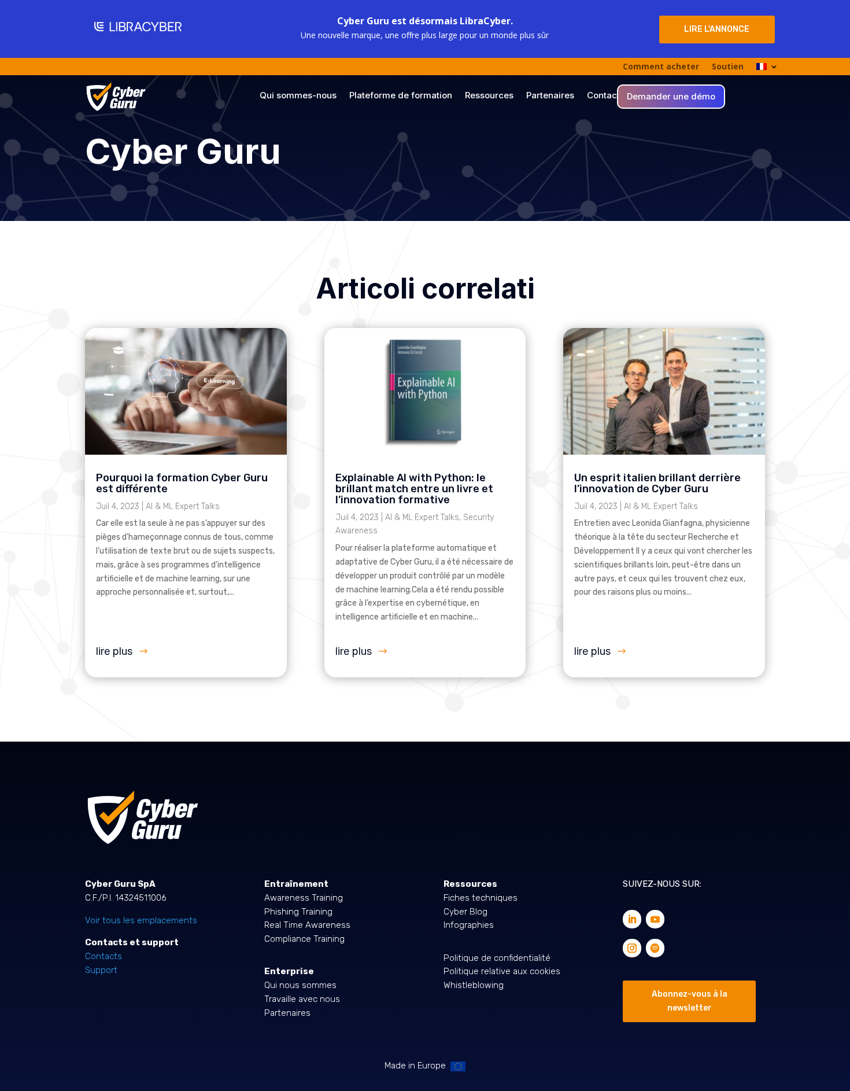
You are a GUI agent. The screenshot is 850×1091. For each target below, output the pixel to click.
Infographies (469, 925)
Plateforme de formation (400, 96)
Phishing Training (298, 911)
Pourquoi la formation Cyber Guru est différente (182, 483)
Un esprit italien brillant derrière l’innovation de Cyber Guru (657, 483)
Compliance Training (304, 939)
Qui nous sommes (300, 985)
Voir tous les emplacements (141, 920)
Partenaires (550, 96)
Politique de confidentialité (497, 958)
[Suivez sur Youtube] (655, 919)
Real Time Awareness (307, 925)
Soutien (728, 67)
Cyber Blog (465, 911)
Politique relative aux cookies (502, 971)
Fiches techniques (481, 898)
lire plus (114, 651)
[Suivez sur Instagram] (632, 948)
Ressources (489, 96)
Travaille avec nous (302, 999)
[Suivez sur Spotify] (655, 948)
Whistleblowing (474, 985)
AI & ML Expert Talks (183, 506)
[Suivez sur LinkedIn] (632, 919)
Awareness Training (303, 898)
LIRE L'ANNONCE (716, 29)
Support (101, 970)
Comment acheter (661, 67)
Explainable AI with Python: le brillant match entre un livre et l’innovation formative (414, 488)
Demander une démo (671, 97)
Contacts (605, 96)
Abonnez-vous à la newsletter (689, 1001)
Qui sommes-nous (298, 96)
